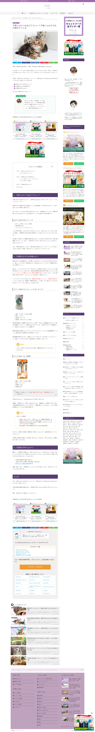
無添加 (78, 441)
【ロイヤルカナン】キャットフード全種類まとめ (74, 377)
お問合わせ (70, 13)
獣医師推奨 (41, 687)
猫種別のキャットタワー (74, 349)
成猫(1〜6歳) (17, 681)
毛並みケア (73, 441)
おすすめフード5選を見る (35, 567)
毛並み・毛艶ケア (43, 707)
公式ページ (79, 163)
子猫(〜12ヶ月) (18, 678)
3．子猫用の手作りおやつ (25, 184)
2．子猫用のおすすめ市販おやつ (27, 176)
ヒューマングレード (78, 433)
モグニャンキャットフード (21, 549)
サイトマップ (68, 358)
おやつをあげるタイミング (26, 173)
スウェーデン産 (80, 429)
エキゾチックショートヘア (21, 579)
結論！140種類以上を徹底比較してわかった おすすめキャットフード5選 (74, 363)
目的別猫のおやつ (74, 328)
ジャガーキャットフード (21, 553)
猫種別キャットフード (74, 327)
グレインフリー (73, 429)
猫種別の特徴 (74, 346)
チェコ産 (77, 431)
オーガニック (42, 684)
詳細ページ (68, 163)
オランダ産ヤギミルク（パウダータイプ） (30, 178)
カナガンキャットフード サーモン (23, 552)
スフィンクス (45, 582)
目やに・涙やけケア (43, 710)
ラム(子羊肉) (71, 436)
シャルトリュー (46, 579)
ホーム (24, 13)
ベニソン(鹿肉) (78, 434)
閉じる (52, 166)
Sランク (70, 424)
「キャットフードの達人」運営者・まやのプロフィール (74, 382)
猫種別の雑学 (74, 345)
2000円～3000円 (74, 421)
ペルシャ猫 (18, 590)
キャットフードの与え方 (74, 335)
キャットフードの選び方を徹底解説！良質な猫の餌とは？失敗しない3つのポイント (74, 387)
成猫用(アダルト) (66, 441)
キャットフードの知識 (74, 332)
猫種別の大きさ (74, 348)
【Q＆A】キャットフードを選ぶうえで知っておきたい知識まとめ (74, 400)
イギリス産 (78, 426)
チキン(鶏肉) (66, 433)
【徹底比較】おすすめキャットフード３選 (38, 13)
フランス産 (72, 434)
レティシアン (78, 436)
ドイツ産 (71, 433)
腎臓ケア (77, 443)
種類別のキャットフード (74, 323)
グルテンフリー (66, 429)
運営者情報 (62, 13)
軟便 (40, 722)
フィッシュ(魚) (66, 434)
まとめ (21, 187)
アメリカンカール (46, 576)
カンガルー (17, 707)
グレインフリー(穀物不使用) (45, 678)
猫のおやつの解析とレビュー (74, 320)
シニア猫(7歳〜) (18, 684)
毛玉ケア (41, 704)
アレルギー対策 (72, 426)
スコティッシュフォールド (34, 582)
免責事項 (67, 409)
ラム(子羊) (16, 701)
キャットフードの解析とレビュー (74, 317)
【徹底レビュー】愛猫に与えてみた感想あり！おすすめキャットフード (74, 368)
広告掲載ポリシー (69, 412)
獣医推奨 (65, 443)
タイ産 (65, 431)
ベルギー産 (66, 436)
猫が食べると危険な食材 (22, 463)
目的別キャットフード (74, 325)
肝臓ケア (41, 701)
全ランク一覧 (54, 13)
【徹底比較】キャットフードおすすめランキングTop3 (74, 405)
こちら (37, 17)
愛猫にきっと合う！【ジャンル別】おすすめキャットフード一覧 (74, 373)
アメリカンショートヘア (34, 576)
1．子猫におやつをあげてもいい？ (28, 171)
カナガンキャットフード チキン (22, 550)
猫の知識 (74, 341)
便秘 (40, 719)
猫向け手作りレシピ (74, 338)
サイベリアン (32, 579)
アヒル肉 (81, 424)
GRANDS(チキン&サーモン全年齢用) (23, 555)
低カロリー (72, 438)
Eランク (65, 424)
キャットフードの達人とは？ (71, 396)
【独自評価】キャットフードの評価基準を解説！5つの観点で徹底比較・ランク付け (74, 392)
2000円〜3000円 (66, 421)
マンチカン (45, 590)
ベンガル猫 (31, 590)
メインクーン (18, 593)
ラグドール (31, 593)
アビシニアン (18, 576)
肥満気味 (41, 716)
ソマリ (17, 586)
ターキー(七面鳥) (71, 431)
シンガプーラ (18, 582)
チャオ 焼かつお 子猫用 (26, 180)
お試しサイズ (76, 424)
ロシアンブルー (46, 593)
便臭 (40, 725)
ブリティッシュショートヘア (49, 586)
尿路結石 (41, 695)
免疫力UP (78, 438)
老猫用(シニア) (71, 443)
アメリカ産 (66, 426)
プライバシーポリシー (21, 730)
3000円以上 (80, 421)
